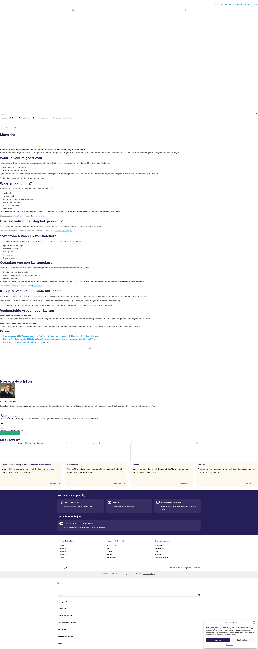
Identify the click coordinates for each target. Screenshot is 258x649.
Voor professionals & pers (171, 502)
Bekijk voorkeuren (243, 640)
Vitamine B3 (72, 465)
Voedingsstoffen (8, 118)
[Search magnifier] (256, 114)
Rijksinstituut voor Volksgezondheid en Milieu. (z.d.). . (27, 342)
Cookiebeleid (229, 645)
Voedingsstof (10, 128)
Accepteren (218, 640)
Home (2, 128)
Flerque (153, 574)
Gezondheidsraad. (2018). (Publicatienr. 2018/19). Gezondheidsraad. (51, 336)
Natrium (201, 465)
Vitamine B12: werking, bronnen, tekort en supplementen (26, 465)
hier (116, 506)
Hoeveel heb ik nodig (41, 118)
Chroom (136, 465)
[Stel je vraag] (109, 502)
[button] (254, 623)
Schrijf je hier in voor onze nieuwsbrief (79, 523)
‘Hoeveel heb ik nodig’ (63, 231)
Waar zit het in (24, 118)
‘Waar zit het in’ (18, 216)
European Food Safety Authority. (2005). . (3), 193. (50, 339)
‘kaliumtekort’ (37, 286)
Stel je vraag (117, 502)
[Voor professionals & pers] (158, 502)
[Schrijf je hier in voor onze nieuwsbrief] (61, 523)
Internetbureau (147, 574)
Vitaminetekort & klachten (63, 118)
